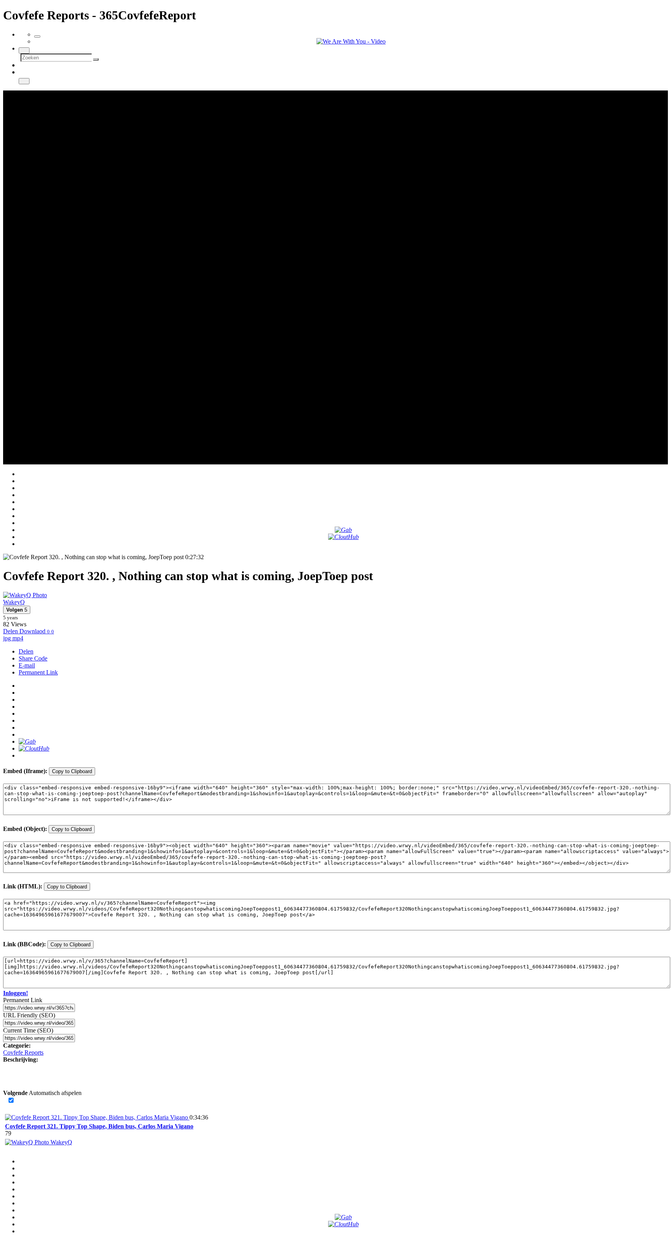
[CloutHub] (343, 537)
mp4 (17, 638)
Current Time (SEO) (28, 1030)
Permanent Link (38, 672)
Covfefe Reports (23, 1052)
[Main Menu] (37, 36)
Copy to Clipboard (72, 771)
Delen (26, 651)
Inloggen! (15, 993)
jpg (7, 638)
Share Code (33, 658)
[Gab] (343, 530)
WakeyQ (14, 602)
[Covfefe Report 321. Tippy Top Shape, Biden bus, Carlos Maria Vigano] (97, 1117)
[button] (16, 610)
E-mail (27, 665)
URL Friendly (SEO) (29, 1015)
